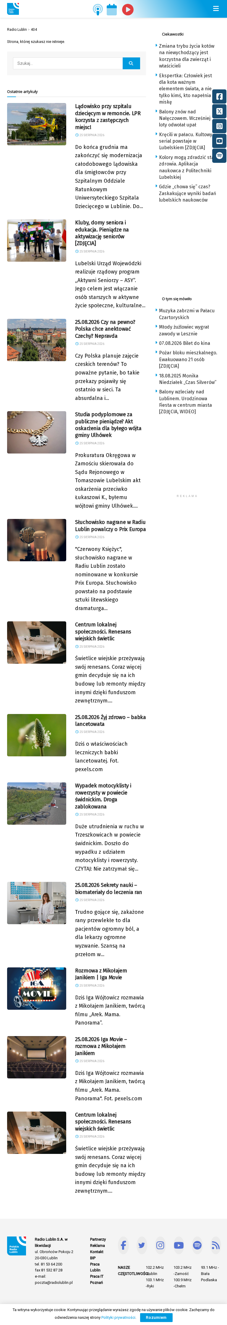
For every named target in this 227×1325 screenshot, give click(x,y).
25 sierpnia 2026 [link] (91, 135)
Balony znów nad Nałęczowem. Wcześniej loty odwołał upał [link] (184, 118)
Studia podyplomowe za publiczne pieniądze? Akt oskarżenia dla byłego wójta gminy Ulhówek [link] (108, 424)
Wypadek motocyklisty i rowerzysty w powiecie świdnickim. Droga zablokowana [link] (103, 796)
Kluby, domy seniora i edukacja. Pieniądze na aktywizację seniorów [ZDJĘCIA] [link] (102, 233)
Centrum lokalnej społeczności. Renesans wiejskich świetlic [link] (103, 631)
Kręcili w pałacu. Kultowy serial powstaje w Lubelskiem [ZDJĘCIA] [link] (185, 141)
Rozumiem (156, 1317)
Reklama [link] (97, 1245)
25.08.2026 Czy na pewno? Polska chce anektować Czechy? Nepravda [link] (105, 329)
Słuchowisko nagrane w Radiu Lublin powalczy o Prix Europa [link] (110, 525)
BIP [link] (92, 1258)
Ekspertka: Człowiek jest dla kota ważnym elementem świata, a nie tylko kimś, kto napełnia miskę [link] (185, 89)
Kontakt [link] (96, 1252)
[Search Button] (131, 63)
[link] (13, 9)
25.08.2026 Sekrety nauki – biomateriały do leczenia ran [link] (108, 888)
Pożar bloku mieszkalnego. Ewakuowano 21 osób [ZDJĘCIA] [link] (188, 359)
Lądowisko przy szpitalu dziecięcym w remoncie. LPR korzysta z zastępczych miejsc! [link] (108, 116)
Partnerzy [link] (98, 1239)
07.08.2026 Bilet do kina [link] (184, 343)
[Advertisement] (191, 248)
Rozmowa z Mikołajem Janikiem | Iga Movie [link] (101, 974)
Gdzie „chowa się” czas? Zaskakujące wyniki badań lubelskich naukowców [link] (187, 193)
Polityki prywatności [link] (118, 1317)
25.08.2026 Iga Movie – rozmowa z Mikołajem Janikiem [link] (101, 1046)
